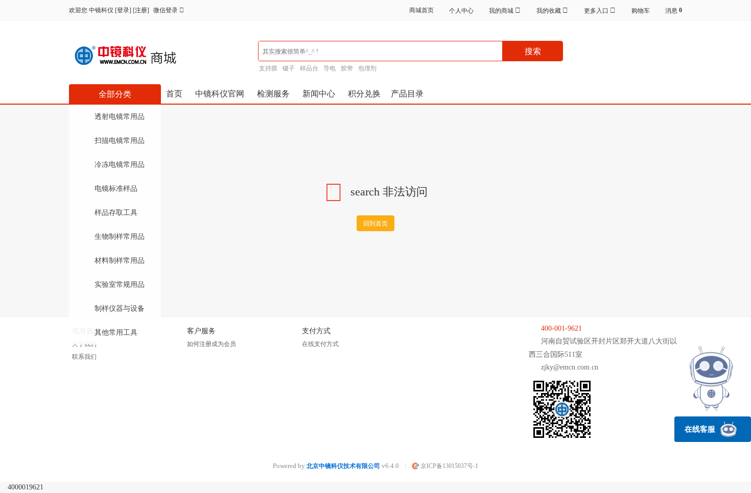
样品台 (309, 68)
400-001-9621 (561, 328)
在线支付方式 (320, 344)
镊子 (289, 68)
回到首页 (375, 223)
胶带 (347, 68)
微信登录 (166, 10)
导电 (329, 68)
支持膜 (268, 68)
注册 (141, 10)
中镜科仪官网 (219, 93)
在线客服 (700, 429)
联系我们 (84, 356)
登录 (123, 10)
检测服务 (273, 93)
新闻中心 (318, 93)
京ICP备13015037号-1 (448, 466)
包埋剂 (367, 68)
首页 (174, 93)
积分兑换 (364, 93)
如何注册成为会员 (211, 344)
